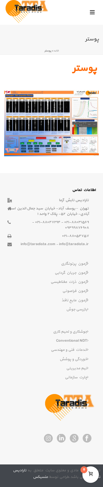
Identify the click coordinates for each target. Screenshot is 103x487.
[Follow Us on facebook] (87, 439)
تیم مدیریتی (76, 368)
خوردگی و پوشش (73, 359)
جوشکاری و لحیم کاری (70, 332)
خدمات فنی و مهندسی (69, 350)
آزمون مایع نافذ (74, 300)
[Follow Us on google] (74, 439)
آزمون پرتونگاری (74, 264)
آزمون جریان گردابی (71, 273)
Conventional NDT (71, 341)
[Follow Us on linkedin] (61, 439)
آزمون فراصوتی (74, 291)
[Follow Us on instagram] (48, 439)
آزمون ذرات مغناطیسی (69, 282)
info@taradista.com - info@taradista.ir (55, 244)
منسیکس (40, 477)
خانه (56, 51)
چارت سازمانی (76, 377)
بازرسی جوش (76, 309)
